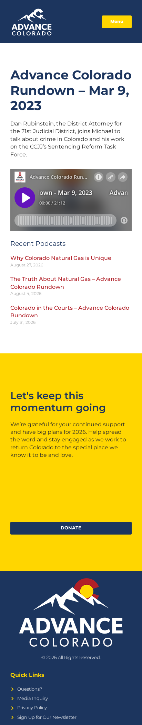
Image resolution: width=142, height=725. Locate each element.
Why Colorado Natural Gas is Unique (60, 258)
